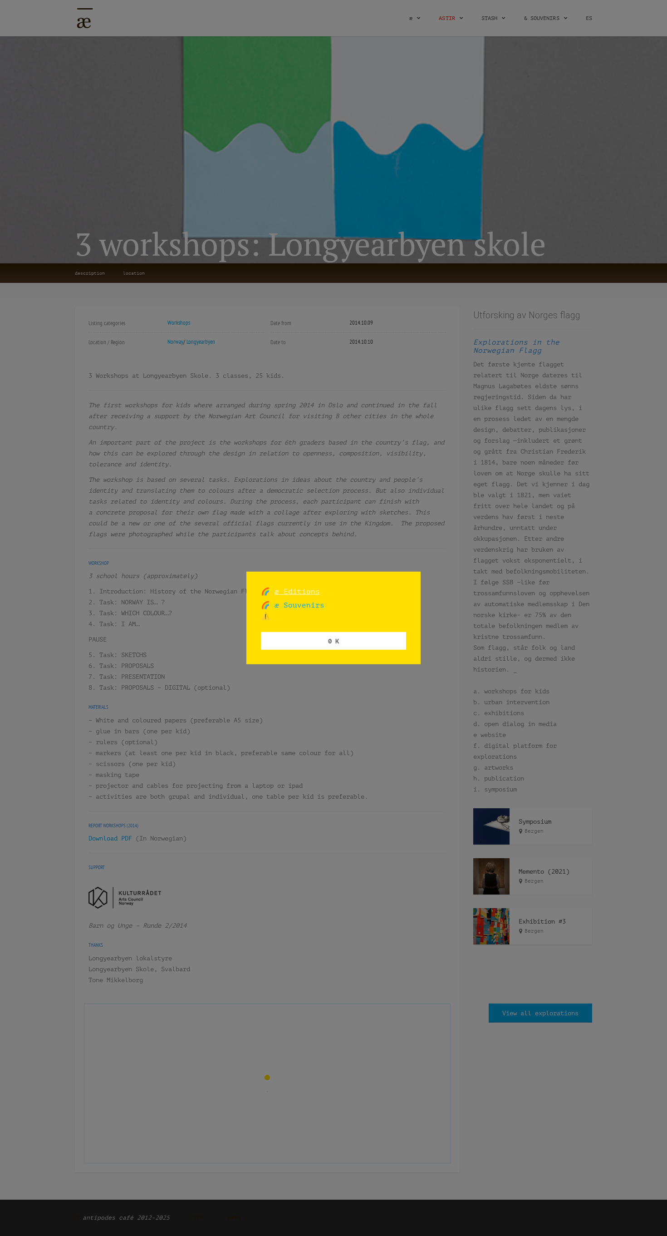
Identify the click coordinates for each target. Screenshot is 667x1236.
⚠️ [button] (265, 616)
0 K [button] (333, 640)
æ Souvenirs (297, 605)
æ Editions (297, 591)
